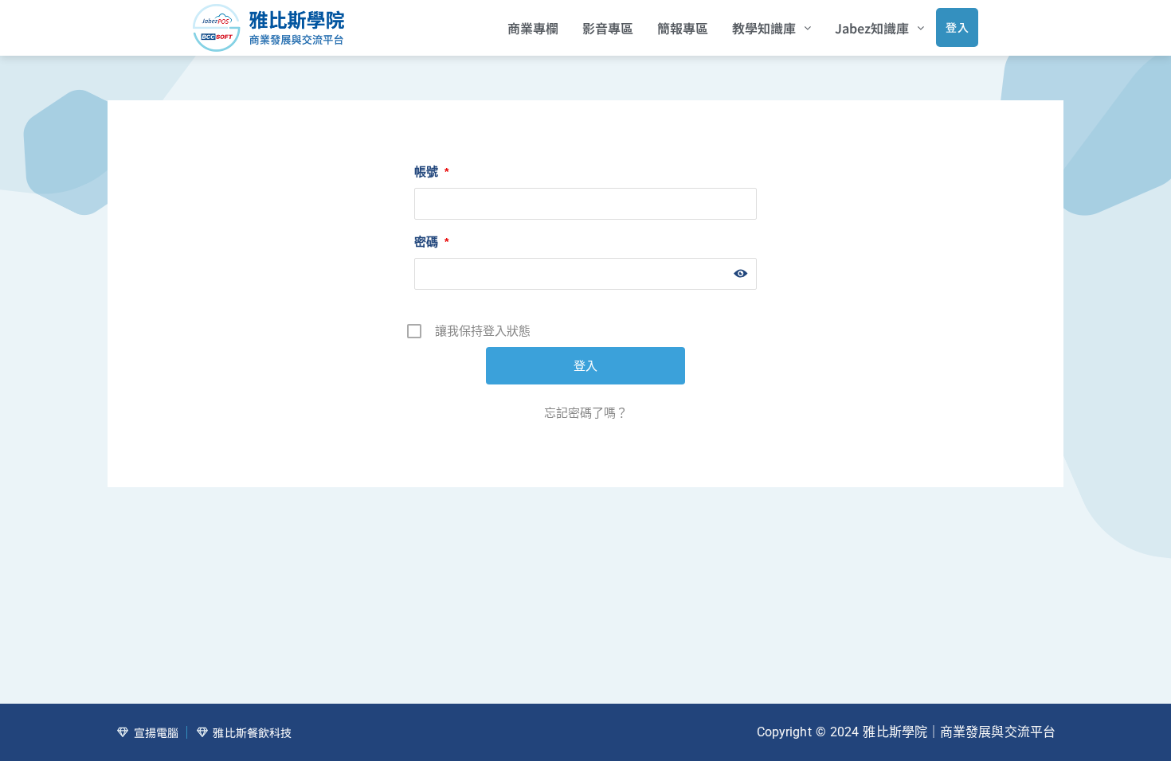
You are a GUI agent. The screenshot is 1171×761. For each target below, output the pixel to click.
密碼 (431, 241)
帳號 (431, 171)
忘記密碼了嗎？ (586, 413)
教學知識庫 (764, 27)
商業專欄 (532, 27)
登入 (957, 27)
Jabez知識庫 (872, 27)
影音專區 (607, 27)
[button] (771, 27)
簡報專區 (682, 27)
